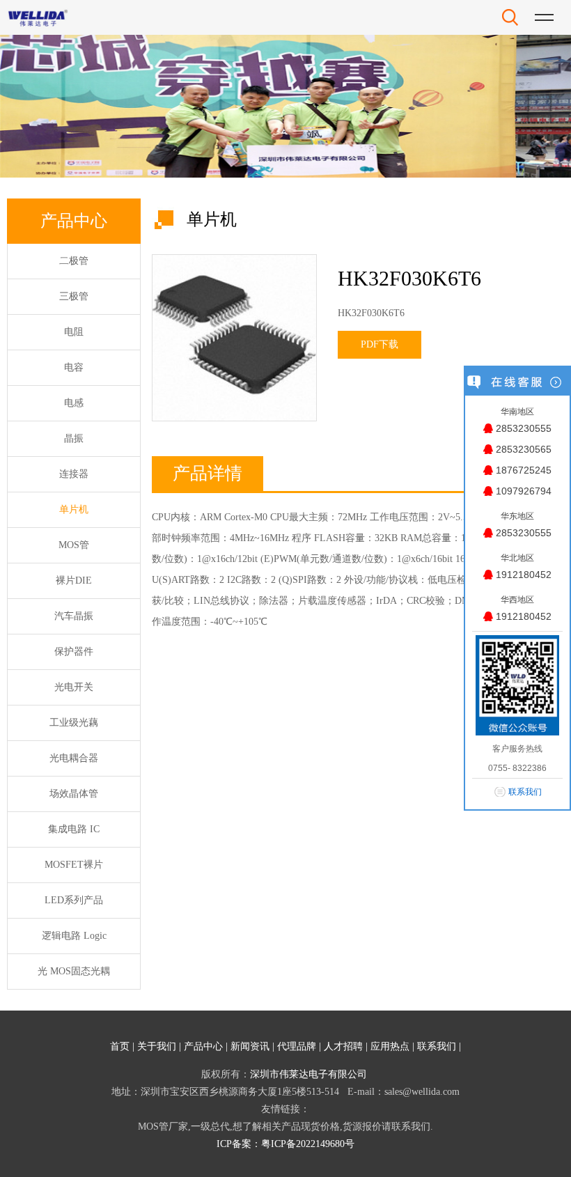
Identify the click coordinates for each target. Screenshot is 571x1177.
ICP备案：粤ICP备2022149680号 (285, 1144)
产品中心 (203, 1046)
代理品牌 (296, 1046)
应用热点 (389, 1046)
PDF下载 (379, 344)
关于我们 (156, 1046)
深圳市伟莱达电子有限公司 (308, 1074)
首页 (120, 1046)
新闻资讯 (249, 1046)
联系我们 (436, 1046)
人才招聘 (343, 1046)
